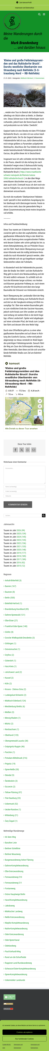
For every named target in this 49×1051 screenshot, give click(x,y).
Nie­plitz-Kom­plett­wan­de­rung (17, 923)
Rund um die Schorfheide (15, 957)
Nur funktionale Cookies (24, 1039)
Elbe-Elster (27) (11, 620)
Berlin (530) (10, 597)
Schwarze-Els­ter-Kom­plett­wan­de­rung (20, 968)
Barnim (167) (10, 586)
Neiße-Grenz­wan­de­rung (14, 917)
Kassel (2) (9, 678)
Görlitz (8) (9, 632)
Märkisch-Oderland (27, 78)
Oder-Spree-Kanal (12, 940)
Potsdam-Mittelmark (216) (16, 758)
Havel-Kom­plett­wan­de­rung (16, 900)
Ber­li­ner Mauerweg (13, 854)
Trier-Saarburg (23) (13, 798)
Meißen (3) (9, 712)
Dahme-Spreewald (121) (15, 615)
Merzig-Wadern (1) (13, 718)
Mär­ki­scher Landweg (13, 911)
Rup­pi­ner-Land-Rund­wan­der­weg (18, 963)
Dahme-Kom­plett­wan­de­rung (16, 865)
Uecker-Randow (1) (13, 809)
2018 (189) (21, 556)
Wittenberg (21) (11, 815)
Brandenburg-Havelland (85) (17, 609)
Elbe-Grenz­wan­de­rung (14, 871)
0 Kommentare (39, 78)
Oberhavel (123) (12, 735)
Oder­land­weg (10, 945)
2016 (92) (21, 562)
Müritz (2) (9, 723)
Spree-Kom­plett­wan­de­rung (16, 974)
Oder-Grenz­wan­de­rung (14, 934)
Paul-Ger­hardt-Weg (13, 951)
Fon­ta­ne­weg (10, 888)
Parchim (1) (10, 752)
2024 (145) (21, 537)
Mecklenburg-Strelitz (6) (15, 706)
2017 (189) (21, 559)
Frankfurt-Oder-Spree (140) (16, 626)
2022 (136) (21, 543)
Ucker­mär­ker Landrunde (15, 980)
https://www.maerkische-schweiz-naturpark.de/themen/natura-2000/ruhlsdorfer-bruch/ (22, 175)
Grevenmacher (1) (12, 649)
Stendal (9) (9, 775)
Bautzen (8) (10, 592)
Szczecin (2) (10, 786)
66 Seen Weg (10, 837)
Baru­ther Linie (11, 842)
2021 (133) (21, 546)
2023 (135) (21, 540)
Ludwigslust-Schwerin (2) (15, 695)
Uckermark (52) (11, 804)
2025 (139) (21, 533)
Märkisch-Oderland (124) (15, 700)
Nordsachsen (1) (12, 729)
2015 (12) (21, 566)
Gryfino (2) (9, 655)
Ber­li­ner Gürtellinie (12, 848)
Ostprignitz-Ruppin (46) (15, 746)
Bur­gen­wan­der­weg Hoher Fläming (19, 860)
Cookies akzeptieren (24, 1032)
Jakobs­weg (10, 905)
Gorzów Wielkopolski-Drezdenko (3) (20, 637)
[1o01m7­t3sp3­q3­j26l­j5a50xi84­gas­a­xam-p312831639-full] (24, 95)
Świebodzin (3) (11, 781)
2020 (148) (21, 549)
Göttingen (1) (10, 643)
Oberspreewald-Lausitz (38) (16, 741)
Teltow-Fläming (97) (13, 792)
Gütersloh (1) (10, 660)
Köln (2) (8, 683)
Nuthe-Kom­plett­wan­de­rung (16, 928)
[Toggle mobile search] (39, 14)
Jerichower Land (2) (13, 672)
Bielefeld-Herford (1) (13, 603)
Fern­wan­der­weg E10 (13, 877)
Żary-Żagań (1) (11, 821)
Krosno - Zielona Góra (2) (15, 689)
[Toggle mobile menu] (44, 14)
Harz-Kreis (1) (11, 666)
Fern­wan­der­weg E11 (13, 882)
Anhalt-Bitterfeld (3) (13, 580)
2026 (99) (21, 530)
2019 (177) (21, 553)
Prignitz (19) (10, 763)
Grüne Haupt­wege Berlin (15, 894)
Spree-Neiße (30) (12, 769)
